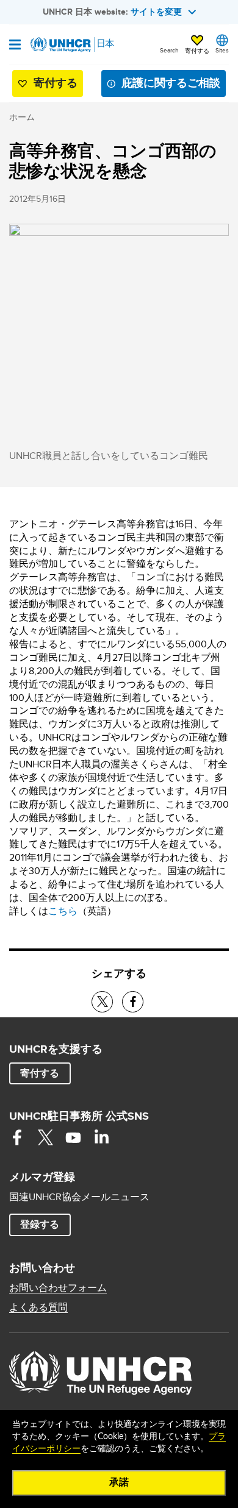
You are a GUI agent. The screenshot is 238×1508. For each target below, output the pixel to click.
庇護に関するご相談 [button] (170, 83)
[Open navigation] (15, 46)
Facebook (17, 1137)
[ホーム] (71, 44)
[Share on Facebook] (132, 1001)
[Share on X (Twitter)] (102, 1001)
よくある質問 (38, 1307)
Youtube (73, 1137)
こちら (63, 911)
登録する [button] (39, 1224)
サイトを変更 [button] (156, 11)
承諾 (119, 1482)
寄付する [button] (197, 50)
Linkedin (101, 1137)
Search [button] (169, 50)
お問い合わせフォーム (58, 1288)
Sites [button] (222, 50)
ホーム (22, 117)
